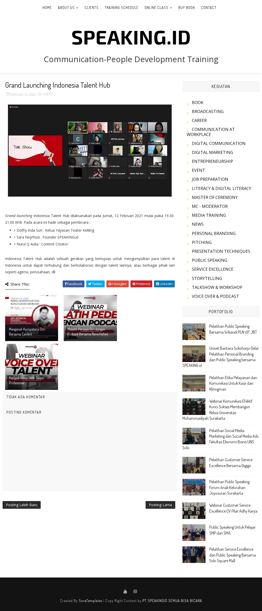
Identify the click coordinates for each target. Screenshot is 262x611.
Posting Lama (160, 504)
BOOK (197, 102)
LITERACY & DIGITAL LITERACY (221, 188)
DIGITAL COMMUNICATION (219, 143)
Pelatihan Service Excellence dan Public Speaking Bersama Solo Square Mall (232, 555)
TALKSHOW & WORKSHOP (217, 287)
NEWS (198, 224)
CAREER (199, 120)
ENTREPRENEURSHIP (212, 161)
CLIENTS (92, 7)
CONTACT (208, 7)
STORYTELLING (207, 278)
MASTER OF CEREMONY (215, 197)
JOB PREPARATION (210, 179)
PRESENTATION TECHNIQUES (221, 251)
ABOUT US (66, 7)
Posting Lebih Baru (21, 504)
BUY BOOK (186, 7)
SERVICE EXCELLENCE (212, 269)
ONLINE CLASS (156, 7)
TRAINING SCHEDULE (121, 7)
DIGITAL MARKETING (212, 152)
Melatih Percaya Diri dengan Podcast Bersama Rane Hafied (88, 331)
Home (47, 7)
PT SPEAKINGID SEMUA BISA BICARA (172, 600)
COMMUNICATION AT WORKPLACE (211, 132)
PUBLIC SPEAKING (209, 260)
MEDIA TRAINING (209, 215)
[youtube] (125, 591)
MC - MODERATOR (210, 206)
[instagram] (135, 591)
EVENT (48, 94)
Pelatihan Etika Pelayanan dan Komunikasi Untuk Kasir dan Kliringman (233, 383)
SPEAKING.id (131, 36)
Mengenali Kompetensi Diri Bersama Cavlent (27, 331)
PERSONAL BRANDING (214, 233)
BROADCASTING (208, 111)
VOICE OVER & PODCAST (215, 296)
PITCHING (202, 242)
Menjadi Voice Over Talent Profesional (26, 380)
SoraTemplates (90, 600)
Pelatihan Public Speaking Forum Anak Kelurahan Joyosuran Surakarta (229, 487)
